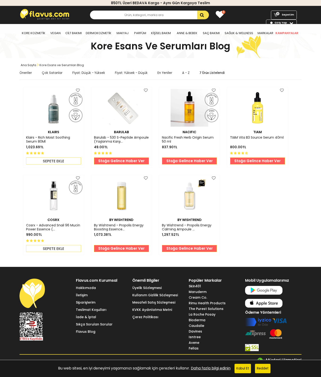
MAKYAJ (123, 33)
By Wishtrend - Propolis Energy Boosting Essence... (119, 227)
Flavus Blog (85, 331)
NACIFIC (189, 132)
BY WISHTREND (121, 219)
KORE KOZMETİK (33, 33)
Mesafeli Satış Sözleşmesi (153, 302)
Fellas (194, 348)
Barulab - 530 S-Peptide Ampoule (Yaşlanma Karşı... (121, 140)
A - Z (186, 73)
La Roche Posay (202, 314)
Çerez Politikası (145, 317)
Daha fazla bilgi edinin (211, 368)
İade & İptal (86, 317)
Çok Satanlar (52, 73)
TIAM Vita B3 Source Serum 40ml (257, 138)
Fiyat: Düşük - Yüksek (88, 73)
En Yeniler (164, 73)
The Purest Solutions (206, 308)
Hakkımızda (86, 287)
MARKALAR (265, 33)
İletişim (82, 295)
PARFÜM (140, 33)
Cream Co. (198, 297)
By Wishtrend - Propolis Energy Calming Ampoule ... (186, 227)
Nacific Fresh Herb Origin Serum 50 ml (188, 140)
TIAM (257, 132)
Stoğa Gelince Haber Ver (121, 160)
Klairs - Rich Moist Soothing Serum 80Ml (48, 140)
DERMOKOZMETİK (98, 33)
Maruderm (198, 291)
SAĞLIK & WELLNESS (239, 33)
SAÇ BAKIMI (211, 33)
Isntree (195, 337)
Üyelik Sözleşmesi (147, 287)
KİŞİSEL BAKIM (161, 33)
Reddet (263, 368)
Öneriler (26, 73)
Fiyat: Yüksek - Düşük (131, 73)
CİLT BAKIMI (73, 33)
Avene (194, 342)
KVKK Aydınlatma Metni (152, 309)
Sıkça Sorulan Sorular (94, 324)
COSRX (53, 219)
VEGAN (55, 33)
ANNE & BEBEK (187, 33)
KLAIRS (53, 132)
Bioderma (197, 320)
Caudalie (196, 325)
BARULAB (121, 132)
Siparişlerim (85, 302)
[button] (35, 153)
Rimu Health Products (207, 303)
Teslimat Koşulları (91, 309)
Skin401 (195, 286)
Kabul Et (242, 368)
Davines (195, 331)
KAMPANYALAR (286, 33)
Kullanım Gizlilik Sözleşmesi (155, 295)
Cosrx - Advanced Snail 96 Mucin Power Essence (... (53, 227)
